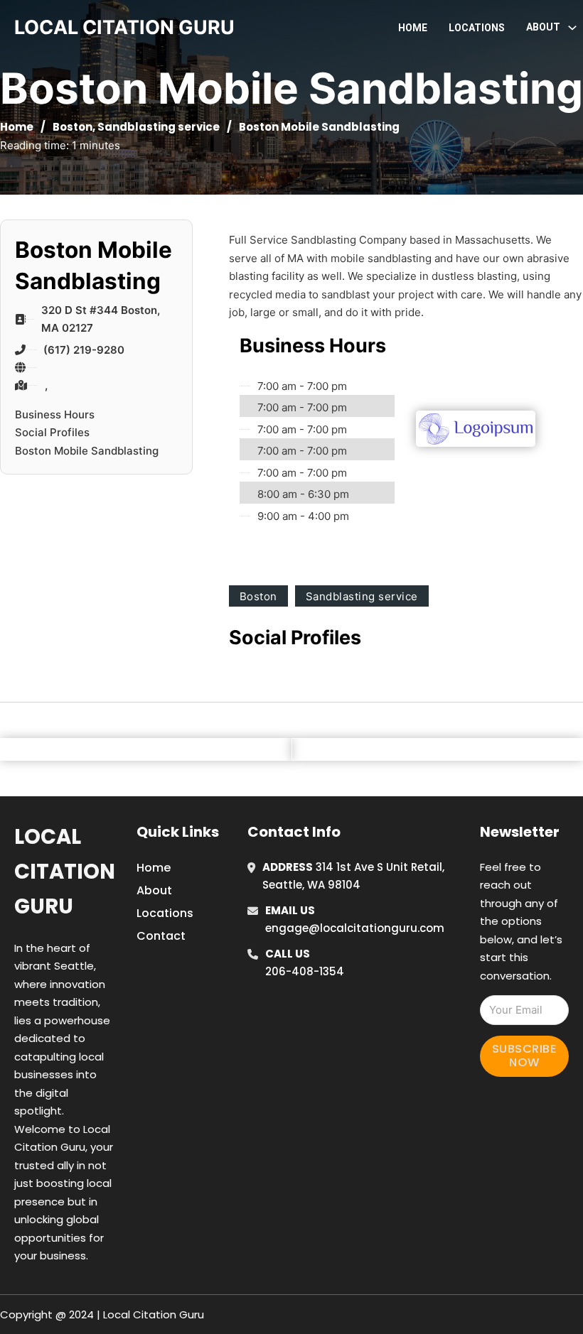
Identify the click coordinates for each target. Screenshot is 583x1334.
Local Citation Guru (64, 872)
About (154, 890)
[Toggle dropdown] (572, 28)
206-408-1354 (304, 971)
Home (412, 27)
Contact (161, 936)
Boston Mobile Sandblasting (87, 450)
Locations (477, 27)
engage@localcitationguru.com (354, 928)
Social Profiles (52, 432)
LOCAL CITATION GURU (124, 27)
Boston (72, 126)
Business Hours (55, 414)
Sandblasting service (158, 126)
